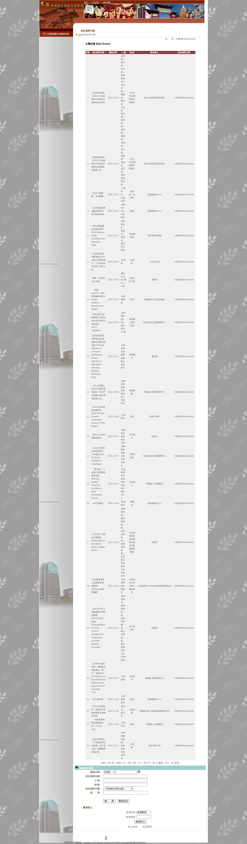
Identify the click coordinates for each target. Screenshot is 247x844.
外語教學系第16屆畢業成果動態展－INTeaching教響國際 (98, 586)
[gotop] (202, 834)
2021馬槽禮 (97, 503)
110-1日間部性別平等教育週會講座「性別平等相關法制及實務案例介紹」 (98, 392)
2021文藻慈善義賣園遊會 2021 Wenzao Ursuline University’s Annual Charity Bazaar (98, 416)
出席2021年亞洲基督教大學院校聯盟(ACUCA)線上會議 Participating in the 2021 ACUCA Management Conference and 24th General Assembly (98, 628)
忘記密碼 (147, 827)
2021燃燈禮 (97, 699)
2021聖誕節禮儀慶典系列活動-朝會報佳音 (98, 211)
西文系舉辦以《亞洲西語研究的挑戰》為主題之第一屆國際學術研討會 (98, 745)
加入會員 (132, 827)
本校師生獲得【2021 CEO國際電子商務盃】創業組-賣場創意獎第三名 (98, 163)
